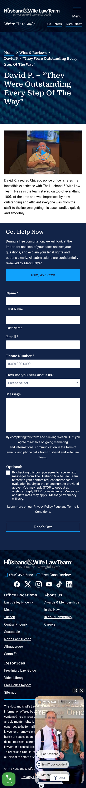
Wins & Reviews (33, 53)
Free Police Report (17, 685)
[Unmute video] (59, 733)
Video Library (14, 678)
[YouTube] (49, 584)
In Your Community (58, 617)
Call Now (54, 24)
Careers (49, 624)
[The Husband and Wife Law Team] (32, 12)
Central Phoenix (15, 624)
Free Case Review (56, 575)
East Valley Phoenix (18, 602)
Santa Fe (10, 654)
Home (9, 53)
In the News (52, 610)
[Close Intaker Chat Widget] (82, 690)
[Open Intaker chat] (41, 786)
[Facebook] (17, 584)
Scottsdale (12, 632)
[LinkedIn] (69, 584)
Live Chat (74, 24)
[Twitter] (27, 584)
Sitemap (10, 692)
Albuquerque (13, 646)
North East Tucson (17, 639)
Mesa (8, 610)
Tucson (9, 617)
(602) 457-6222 (43, 275)
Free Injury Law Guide (20, 670)
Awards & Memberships (61, 602)
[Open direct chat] (75, 690)
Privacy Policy (32, 777)
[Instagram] (38, 584)
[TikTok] (59, 584)
